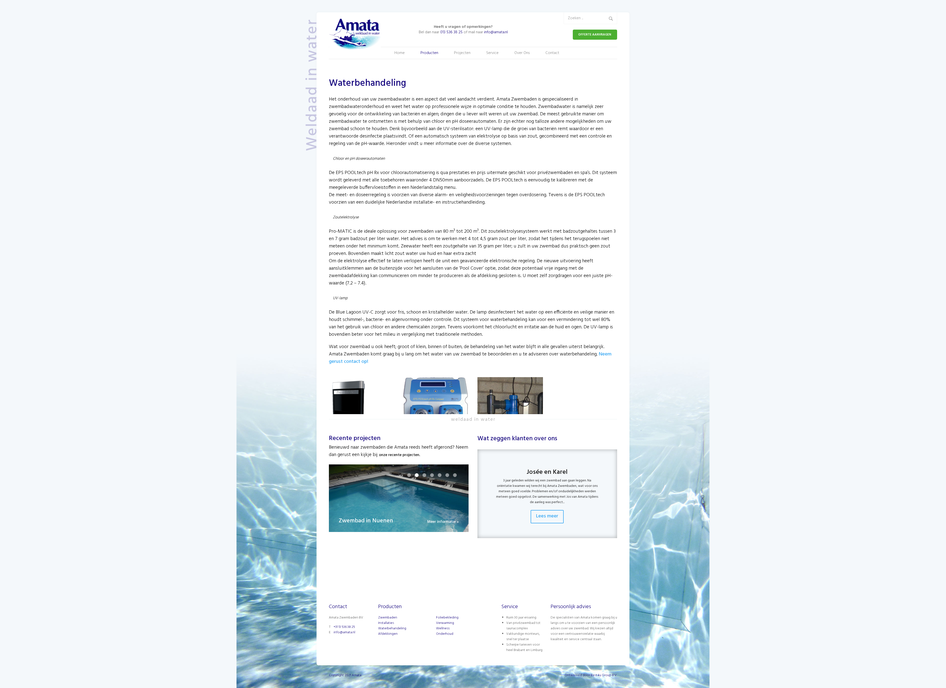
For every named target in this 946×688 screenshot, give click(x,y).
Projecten (462, 53)
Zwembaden (387, 617)
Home (399, 53)
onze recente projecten (399, 455)
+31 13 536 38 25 (344, 627)
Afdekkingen (388, 634)
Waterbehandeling (392, 628)
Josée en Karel (547, 472)
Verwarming (445, 623)
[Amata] (358, 34)
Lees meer (547, 516)
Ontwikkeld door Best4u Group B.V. (591, 675)
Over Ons (522, 53)
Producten (429, 53)
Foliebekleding (447, 617)
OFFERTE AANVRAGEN (594, 34)
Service (492, 53)
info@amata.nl (496, 32)
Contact (552, 53)
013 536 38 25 (451, 32)
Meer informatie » (443, 522)
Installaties (386, 623)
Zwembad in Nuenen (366, 522)
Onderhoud (444, 634)
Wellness (443, 628)
